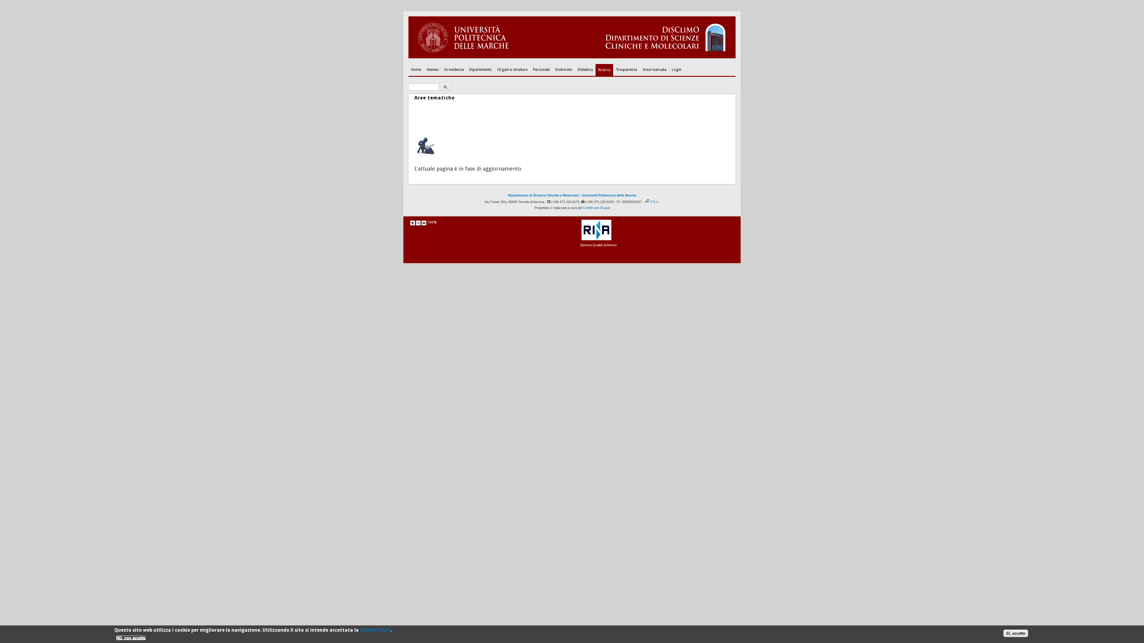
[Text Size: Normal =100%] (424, 223)
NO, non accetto (131, 638)
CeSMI (588, 208)
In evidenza (454, 69)
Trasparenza (626, 69)
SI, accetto (1015, 633)
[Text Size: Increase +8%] (412, 223)
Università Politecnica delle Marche (609, 195)
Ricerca (604, 70)
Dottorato (563, 69)
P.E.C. (655, 202)
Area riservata (654, 69)
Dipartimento (480, 69)
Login (676, 69)
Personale (541, 69)
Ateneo (433, 69)
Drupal (605, 208)
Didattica (585, 69)
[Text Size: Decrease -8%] (418, 223)
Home (416, 69)
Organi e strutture (512, 69)
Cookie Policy (375, 630)
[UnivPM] (572, 57)
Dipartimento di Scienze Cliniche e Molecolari (543, 195)
